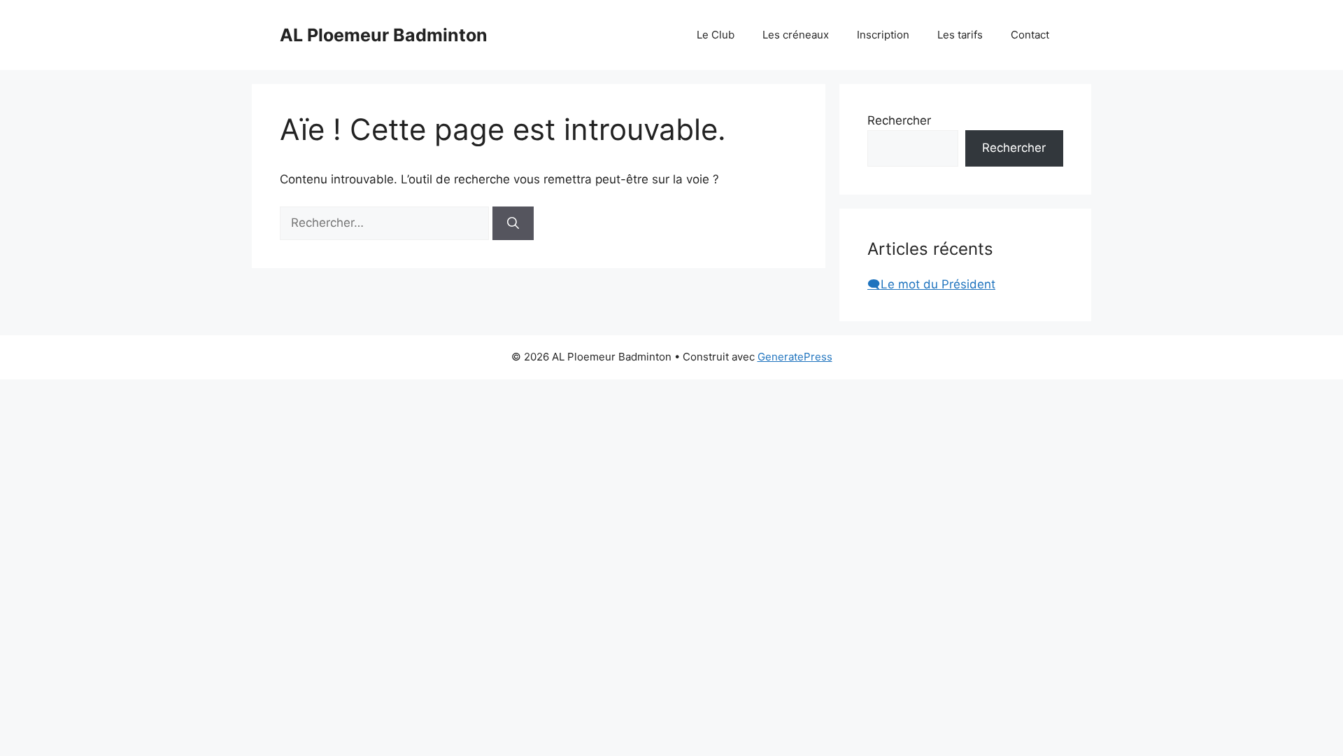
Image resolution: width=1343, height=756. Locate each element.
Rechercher (899, 120)
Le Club (715, 34)
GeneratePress (795, 356)
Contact (1030, 34)
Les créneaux (795, 34)
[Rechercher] (513, 223)
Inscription (883, 34)
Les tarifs (960, 34)
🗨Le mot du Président (931, 284)
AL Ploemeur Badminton (384, 35)
